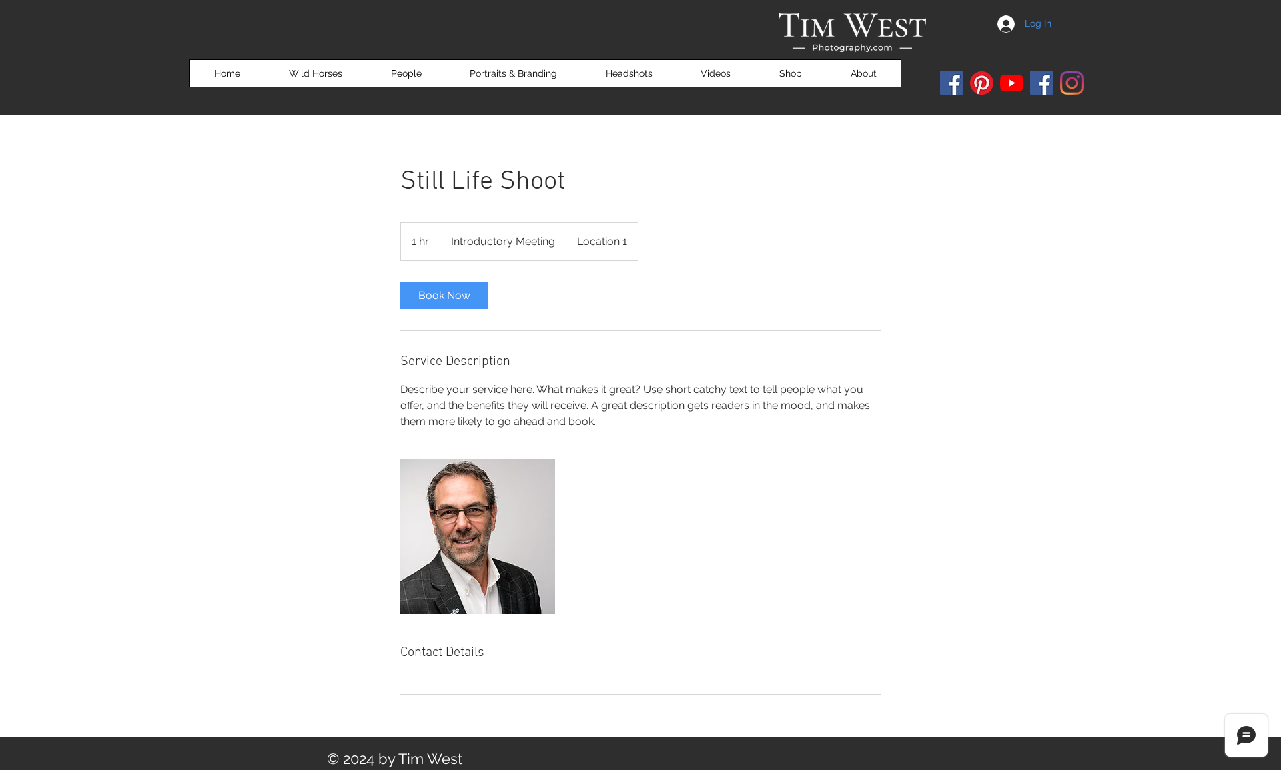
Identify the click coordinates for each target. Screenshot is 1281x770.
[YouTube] (1011, 83)
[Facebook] (951, 83)
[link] (444, 295)
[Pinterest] (981, 83)
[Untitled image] (477, 536)
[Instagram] (1072, 83)
